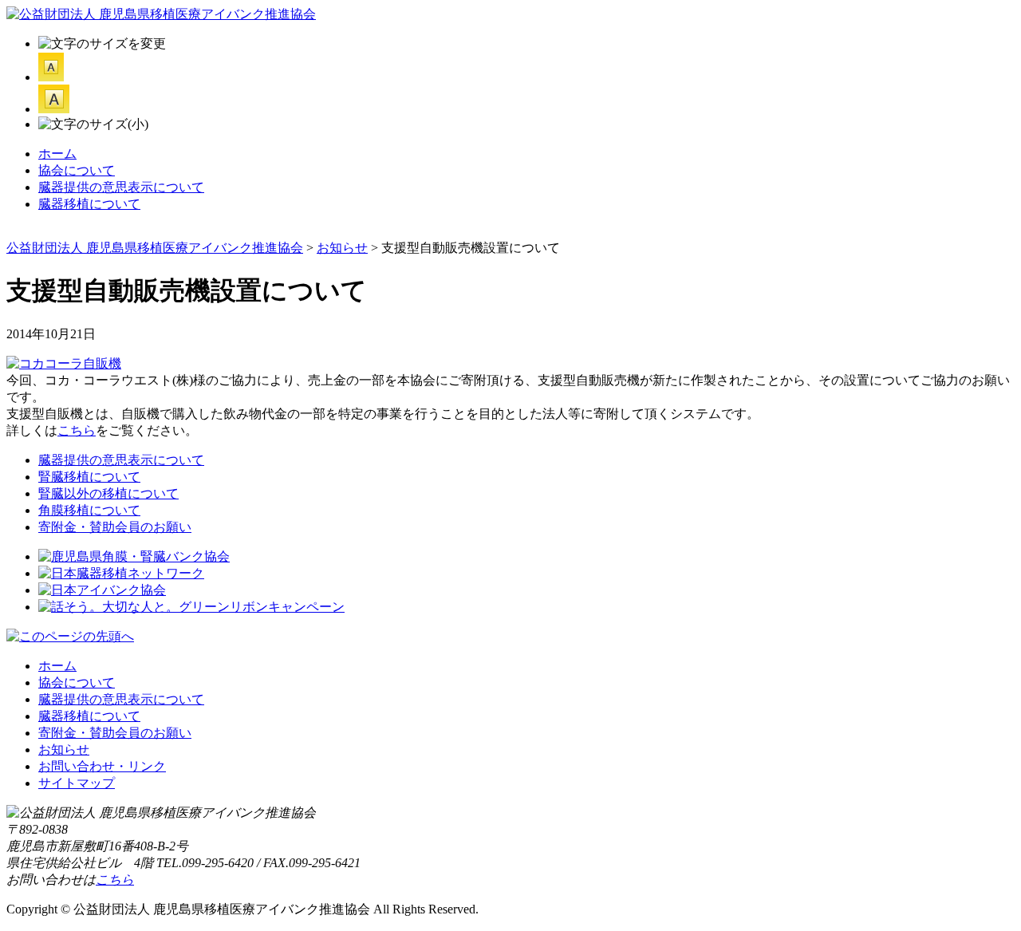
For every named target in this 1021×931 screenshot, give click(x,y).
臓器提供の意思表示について (121, 187)
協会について (76, 170)
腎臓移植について (89, 476)
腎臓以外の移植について (108, 493)
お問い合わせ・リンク (102, 766)
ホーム (57, 153)
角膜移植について (89, 510)
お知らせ (63, 749)
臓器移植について (89, 204)
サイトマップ (76, 783)
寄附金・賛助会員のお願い (114, 527)
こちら (76, 430)
